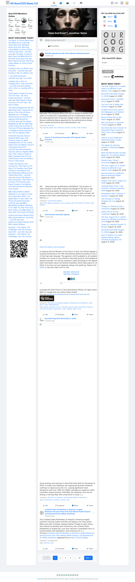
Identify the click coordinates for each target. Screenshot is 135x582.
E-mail (104, 63)
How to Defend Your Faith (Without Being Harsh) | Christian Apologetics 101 (111, 237)
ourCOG (67, 127)
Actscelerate (59, 497)
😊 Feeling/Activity (81, 46)
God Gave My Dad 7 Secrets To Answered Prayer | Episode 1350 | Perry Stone (114, 130)
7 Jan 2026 (27, 78)
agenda (46, 127)
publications (58, 309)
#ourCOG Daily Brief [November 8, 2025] (60, 318)
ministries (61, 127)
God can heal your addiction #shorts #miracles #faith (112, 174)
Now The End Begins (80, 538)
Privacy (39, 579)
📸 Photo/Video (53, 46)
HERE (42, 267)
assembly (56, 203)
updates (42, 205)
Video (46, 305)
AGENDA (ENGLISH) (71, 272)
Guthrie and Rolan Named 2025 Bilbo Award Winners (21, 223)
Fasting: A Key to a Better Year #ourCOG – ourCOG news (20, 69)
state (78, 127)
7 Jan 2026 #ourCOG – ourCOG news (17, 77)
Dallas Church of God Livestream (109, 213)
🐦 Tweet (90, 133)
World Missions (54, 305)
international (79, 203)
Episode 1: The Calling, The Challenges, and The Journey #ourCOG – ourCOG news (20, 229)
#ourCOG (51, 125)
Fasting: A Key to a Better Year (20, 73)
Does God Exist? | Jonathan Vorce (67, 33)
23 (79, 558)
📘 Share (75, 133)
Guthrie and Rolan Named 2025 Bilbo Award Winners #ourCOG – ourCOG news (21, 217)
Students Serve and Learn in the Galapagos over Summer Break (112, 112)
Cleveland (65, 307)
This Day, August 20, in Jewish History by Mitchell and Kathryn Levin (113, 219)
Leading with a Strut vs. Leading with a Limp (20, 88)
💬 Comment (59, 133)
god (72, 203)
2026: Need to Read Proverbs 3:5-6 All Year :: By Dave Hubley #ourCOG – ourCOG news (20, 96)
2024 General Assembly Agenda (57, 215)
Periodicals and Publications (79, 303)
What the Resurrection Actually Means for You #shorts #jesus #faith (113, 155)
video (74, 309)
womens (84, 127)
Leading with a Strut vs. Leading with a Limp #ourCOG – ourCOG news (20, 83)
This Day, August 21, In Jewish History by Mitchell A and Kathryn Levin (113, 167)
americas (46, 543)
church (62, 203)
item (55, 127)
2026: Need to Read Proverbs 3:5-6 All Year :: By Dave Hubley (20, 102)
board (51, 127)
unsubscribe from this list (79, 294)
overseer (87, 203)
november (56, 500)
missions (90, 307)
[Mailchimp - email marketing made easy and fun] (113, 78)
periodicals (49, 309)
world (79, 309)
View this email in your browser (52, 247)
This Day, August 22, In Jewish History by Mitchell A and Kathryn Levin (113, 88)
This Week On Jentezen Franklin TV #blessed (110, 146)
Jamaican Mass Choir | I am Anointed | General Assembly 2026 (112, 188)
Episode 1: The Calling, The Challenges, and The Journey (20, 235)
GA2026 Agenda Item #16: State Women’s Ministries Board (67, 53)
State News (83, 497)
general (68, 203)
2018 (45, 203)
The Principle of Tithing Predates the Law (110, 200)
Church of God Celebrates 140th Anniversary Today (111, 139)
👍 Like (45, 133)
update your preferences (56, 294)
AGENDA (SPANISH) (71, 274)
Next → (88, 558)
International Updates (55, 201)
